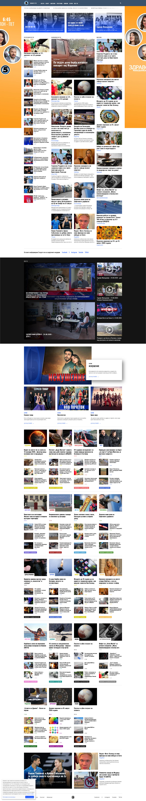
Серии (71, 3)
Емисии (66, 3)
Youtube (81, 252)
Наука (76, 101)
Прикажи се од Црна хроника (32, 617)
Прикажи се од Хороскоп (56, 746)
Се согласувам (29, 797)
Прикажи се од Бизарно (56, 488)
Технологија (101, 223)
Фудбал (76, 237)
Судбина (28, 445)
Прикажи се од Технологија (82, 681)
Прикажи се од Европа (55, 617)
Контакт (42, 797)
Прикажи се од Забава (105, 617)
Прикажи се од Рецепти (30, 746)
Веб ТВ (76, 3)
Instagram (74, 252)
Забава (76, 172)
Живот (99, 107)
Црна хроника (29, 574)
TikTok (87, 252)
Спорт (47, 3)
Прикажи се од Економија (106, 552)
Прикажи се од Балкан (55, 552)
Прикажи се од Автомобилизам (108, 681)
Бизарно (52, 445)
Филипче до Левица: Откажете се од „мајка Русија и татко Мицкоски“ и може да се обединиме (49, 8)
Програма (59, 3)
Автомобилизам (102, 197)
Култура (27, 510)
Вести (42, 3)
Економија (54, 140)
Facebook (64, 252)
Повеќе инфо (30, 794)
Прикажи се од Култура (30, 552)
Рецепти (27, 703)
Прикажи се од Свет (105, 488)
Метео (77, 510)
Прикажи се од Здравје (55, 681)
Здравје (99, 172)
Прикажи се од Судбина (31, 488)
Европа (76, 136)
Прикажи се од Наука (80, 746)
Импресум (49, 797)
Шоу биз (54, 174)
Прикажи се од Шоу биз (31, 681)
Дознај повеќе (93, 376)
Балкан (52, 510)
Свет (101, 445)
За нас (36, 797)
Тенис (53, 237)
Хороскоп (100, 128)
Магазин (53, 3)
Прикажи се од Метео (80, 552)
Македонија (56, 62)
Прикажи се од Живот (80, 617)
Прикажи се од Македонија (81, 488)
